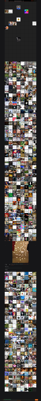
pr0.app (32, 0)
